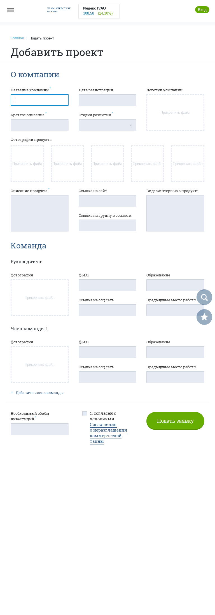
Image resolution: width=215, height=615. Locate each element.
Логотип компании (164, 89)
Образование (158, 275)
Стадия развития (96, 114)
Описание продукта (30, 190)
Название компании (31, 89)
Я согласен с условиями (108, 427)
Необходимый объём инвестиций (30, 416)
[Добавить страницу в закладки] (204, 317)
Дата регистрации (96, 89)
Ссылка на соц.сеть (96, 299)
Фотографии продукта (31, 139)
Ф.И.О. (84, 275)
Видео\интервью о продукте (172, 190)
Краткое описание (29, 114)
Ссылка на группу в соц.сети (105, 215)
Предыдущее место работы (171, 299)
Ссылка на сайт (93, 190)
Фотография (22, 275)
